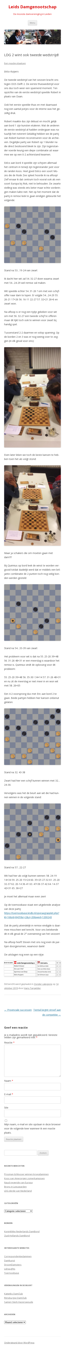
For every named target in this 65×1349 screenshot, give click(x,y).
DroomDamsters (12, 1264)
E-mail (8, 1094)
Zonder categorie (43, 984)
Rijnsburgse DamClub (15, 1297)
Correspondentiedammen (18, 1256)
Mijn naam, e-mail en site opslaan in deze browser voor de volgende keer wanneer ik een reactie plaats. (32, 1128)
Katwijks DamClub (13, 1293)
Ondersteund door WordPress (19, 1342)
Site (6, 1107)
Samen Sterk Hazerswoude (18, 1302)
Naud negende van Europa (18, 1182)
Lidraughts (9, 1268)
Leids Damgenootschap (32, 7)
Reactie (9, 1042)
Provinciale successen (18, 1009)
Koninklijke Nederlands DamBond (22, 1231)
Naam (8, 1080)
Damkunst (9, 1260)
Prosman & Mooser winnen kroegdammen (26, 1174)
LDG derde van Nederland (18, 1190)
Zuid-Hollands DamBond (17, 1235)
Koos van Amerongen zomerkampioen (24, 1178)
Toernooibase (11, 1272)
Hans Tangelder (32, 988)
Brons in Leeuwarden (15, 1186)
